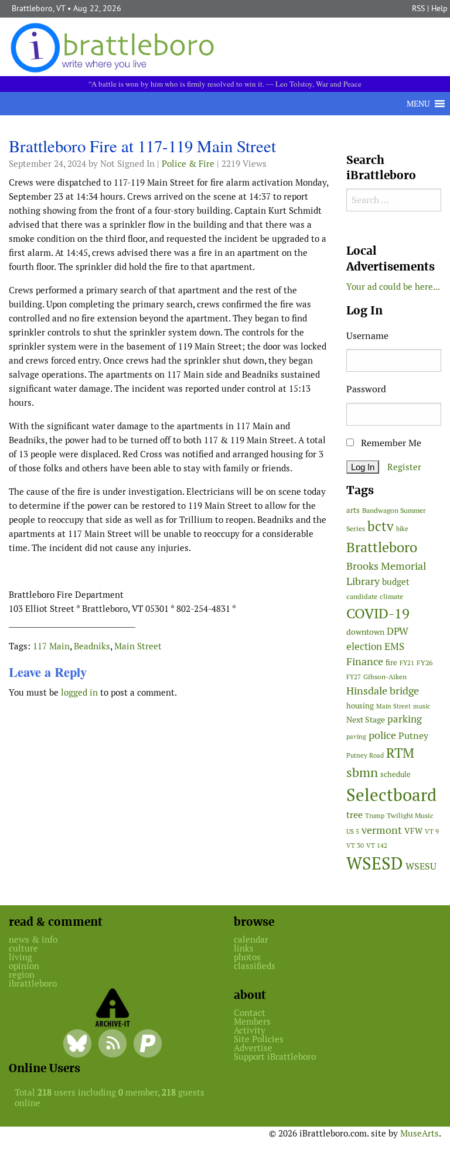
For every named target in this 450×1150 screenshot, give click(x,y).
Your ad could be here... (393, 286)
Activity (249, 1030)
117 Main (51, 646)
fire (391, 663)
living (20, 957)
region (22, 974)
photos (247, 957)
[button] (418, 103)
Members (252, 1021)
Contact (249, 1012)
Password (366, 389)
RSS (418, 8)
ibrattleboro (33, 983)
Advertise (253, 1047)
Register (404, 467)
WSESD (374, 864)
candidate (361, 596)
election (364, 646)
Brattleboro (381, 547)
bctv (380, 526)
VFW (413, 831)
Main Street (138, 646)
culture (23, 948)
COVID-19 (378, 613)
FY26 (424, 663)
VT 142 (376, 845)
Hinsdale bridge (382, 690)
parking (404, 719)
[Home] (114, 46)
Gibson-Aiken (385, 676)
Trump (374, 816)
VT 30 (355, 845)
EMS (394, 646)
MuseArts (419, 1133)
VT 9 (432, 831)
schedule (395, 774)
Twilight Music (410, 815)
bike (402, 529)
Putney (413, 736)
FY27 (353, 677)
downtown (365, 632)
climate (391, 596)
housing (360, 706)
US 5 (352, 831)
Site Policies (259, 1039)
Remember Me (390, 443)
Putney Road (365, 755)
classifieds (254, 965)
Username (367, 336)
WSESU (421, 866)
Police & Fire (188, 163)
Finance (364, 661)
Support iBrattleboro (275, 1056)
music (421, 706)
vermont (382, 830)
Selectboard (391, 795)
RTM (400, 753)
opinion (24, 965)
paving (356, 737)
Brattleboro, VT (38, 8)
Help (439, 8)
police (382, 735)
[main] (169, 421)
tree (354, 815)
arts (353, 510)
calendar (251, 939)
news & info (33, 939)
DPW (397, 631)
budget (396, 581)
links (244, 948)
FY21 (407, 663)
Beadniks (92, 646)
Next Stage (365, 719)
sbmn (362, 772)
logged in (79, 692)
